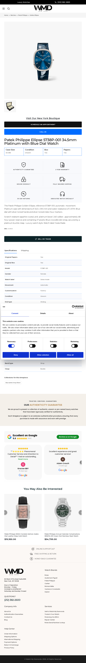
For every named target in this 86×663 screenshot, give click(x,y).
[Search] (8, 8)
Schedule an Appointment (43, 124)
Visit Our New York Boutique (43, 118)
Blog (6, 620)
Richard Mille (49, 586)
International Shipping (12, 639)
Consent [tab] (15, 313)
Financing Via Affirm (52, 617)
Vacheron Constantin (52, 589)
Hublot (47, 592)
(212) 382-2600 (63, 2)
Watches (13, 15)
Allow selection (43, 355)
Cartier (47, 583)
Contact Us (8, 617)
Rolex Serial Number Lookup (55, 623)
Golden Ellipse (34, 15)
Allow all (70, 355)
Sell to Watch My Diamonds (54, 611)
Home (6, 15)
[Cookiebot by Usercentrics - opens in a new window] (73, 307)
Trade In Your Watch (52, 614)
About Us (7, 611)
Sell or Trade (44, 239)
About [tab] (71, 313)
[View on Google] (23, 464)
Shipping (25, 250)
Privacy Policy (9, 648)
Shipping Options (10, 637)
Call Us (43, 132)
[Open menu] (3, 8)
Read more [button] (23, 459)
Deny (16, 355)
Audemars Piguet (51, 578)
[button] (4, 462)
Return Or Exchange (11, 645)
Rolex (47, 575)
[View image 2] (10, 106)
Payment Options (10, 642)
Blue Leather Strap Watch (13, 383)
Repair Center (50, 620)
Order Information (10, 634)
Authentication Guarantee (13, 614)
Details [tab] (43, 313)
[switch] (32, 346)
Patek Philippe (23, 15)
